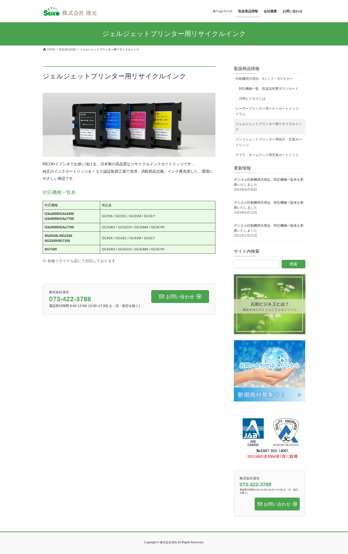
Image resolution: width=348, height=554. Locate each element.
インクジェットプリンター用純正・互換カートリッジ (269, 142)
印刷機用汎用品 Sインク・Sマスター (264, 79)
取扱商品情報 (246, 68)
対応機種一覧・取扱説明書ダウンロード (269, 88)
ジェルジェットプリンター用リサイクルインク (269, 126)
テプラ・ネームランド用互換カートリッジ (267, 155)
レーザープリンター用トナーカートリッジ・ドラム (269, 111)
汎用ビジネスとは (252, 98)
